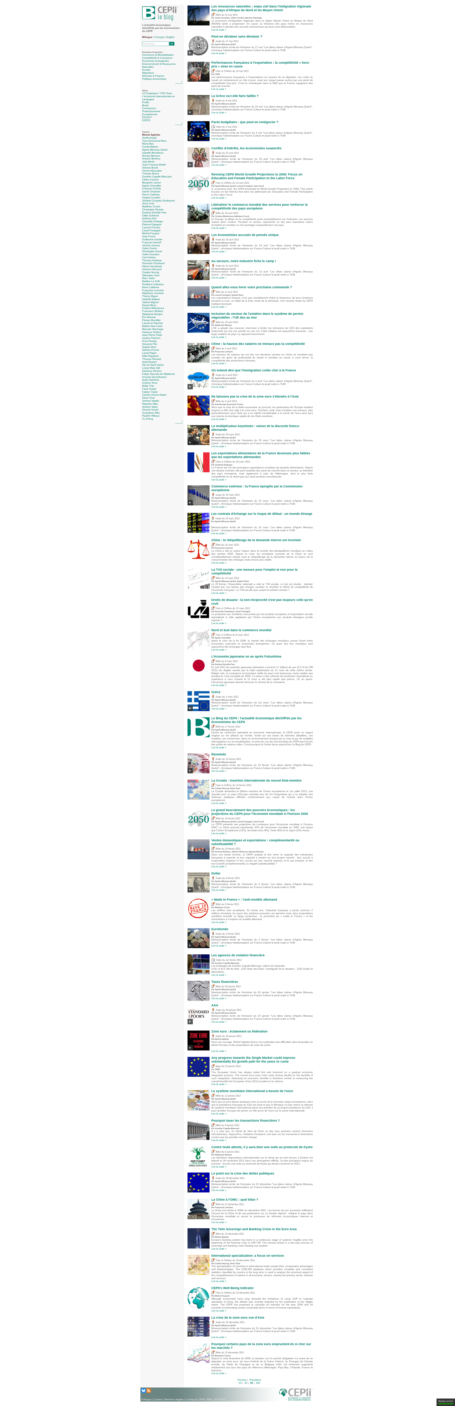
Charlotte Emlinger (152, 221)
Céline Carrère (150, 179)
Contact (158, 1399)
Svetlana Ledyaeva (153, 284)
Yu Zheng (147, 418)
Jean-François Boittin (154, 164)
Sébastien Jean (151, 275)
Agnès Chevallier (151, 185)
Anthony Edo (149, 218)
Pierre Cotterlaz (151, 194)
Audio (218, 41)
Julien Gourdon (150, 254)
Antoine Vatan (150, 406)
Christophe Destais (153, 209)
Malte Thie (148, 385)
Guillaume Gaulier (152, 239)
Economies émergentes (155, 60)
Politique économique (154, 78)
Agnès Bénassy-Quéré (155, 149)
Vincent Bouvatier (152, 170)
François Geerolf (151, 242)
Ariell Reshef (149, 362)
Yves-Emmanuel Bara (154, 140)
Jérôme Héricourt (152, 269)
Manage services (445, 1401)
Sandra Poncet (150, 349)
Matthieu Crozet (151, 206)
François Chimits (151, 188)
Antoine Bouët (150, 167)
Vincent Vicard (150, 409)
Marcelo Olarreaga (152, 329)
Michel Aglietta (151, 134)
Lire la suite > (218, 29)
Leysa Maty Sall (151, 367)
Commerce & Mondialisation (158, 54)
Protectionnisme (151, 111)
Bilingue (147, 37)
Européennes (149, 114)
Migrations (148, 72)
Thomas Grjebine (152, 260)
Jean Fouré (148, 236)
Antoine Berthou (151, 158)
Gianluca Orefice (151, 332)
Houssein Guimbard (153, 263)
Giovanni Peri (149, 344)
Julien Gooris (149, 248)
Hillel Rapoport (150, 355)
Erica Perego (149, 341)
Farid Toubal (149, 388)
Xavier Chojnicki (151, 191)
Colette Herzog (150, 272)
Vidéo (218, 127)
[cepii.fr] (296, 1394)
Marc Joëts (148, 278)
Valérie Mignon (150, 302)
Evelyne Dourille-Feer (154, 212)
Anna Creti (148, 203)
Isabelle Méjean (151, 299)
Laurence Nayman (152, 323)
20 (245, 1382)
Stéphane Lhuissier (153, 293)
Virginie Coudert (151, 197)
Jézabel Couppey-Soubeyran (158, 200)
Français (159, 37)
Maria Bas (148, 143)
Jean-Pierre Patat (152, 334)
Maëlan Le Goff (151, 281)
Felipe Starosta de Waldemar (158, 373)
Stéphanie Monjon (152, 314)
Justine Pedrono (151, 338)
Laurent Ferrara (151, 227)
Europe (146, 69)
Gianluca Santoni (151, 370)
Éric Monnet (149, 317)
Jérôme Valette (150, 400)
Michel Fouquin (150, 233)
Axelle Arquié (149, 137)
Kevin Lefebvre (150, 287)
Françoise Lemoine (153, 290)
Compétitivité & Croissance (157, 57)
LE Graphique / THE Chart (157, 93)
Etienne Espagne (151, 224)
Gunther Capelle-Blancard (157, 176)
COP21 (146, 120)
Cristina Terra (149, 382)
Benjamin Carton (151, 182)
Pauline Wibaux (151, 415)
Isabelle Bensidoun (153, 152)
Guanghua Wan (151, 412)
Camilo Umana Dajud (154, 394)
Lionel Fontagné (151, 230)
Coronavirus (149, 108)
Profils (145, 102)
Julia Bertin (148, 161)
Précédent (255, 1379)
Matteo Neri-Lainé (152, 326)
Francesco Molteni (152, 311)
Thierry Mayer (150, 296)
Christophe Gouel (152, 251)
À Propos (146, 1399)
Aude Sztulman (150, 379)
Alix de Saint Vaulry (153, 364)
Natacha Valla (150, 403)
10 (240, 1382)
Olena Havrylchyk (152, 266)
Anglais (170, 37)
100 (258, 1382)
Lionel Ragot (149, 352)
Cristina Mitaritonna (153, 308)
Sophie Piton (149, 347)
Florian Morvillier (151, 320)
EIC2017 (147, 117)
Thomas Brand (150, 173)
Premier (242, 1379)
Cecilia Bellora (150, 146)
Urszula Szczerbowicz (154, 376)
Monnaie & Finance (153, 75)
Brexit (145, 105)
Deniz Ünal (148, 397)
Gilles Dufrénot (150, 215)
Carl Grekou (149, 257)
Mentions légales (174, 1399)
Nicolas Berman (151, 155)
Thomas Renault (151, 359)
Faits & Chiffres (223, 71)
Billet (218, 15)
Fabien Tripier (150, 391)
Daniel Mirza (149, 305)
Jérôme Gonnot (151, 245)
